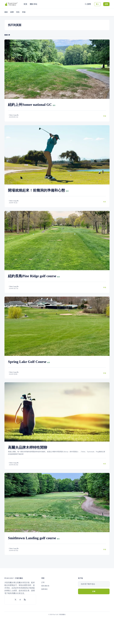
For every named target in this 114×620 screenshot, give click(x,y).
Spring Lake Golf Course (27, 362)
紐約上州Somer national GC (30, 105)
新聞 (12, 12)
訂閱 (106, 4)
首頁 (25, 4)
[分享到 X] (15, 599)
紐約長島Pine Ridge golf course (32, 276)
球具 (17, 12)
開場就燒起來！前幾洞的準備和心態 (36, 190)
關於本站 (33, 4)
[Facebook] (20, 599)
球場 (23, 12)
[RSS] (25, 599)
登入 (97, 4)
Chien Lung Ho (14, 115)
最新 (6, 12)
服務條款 (44, 589)
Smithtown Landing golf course (32, 538)
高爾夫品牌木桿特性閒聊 (27, 447)
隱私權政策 (45, 586)
